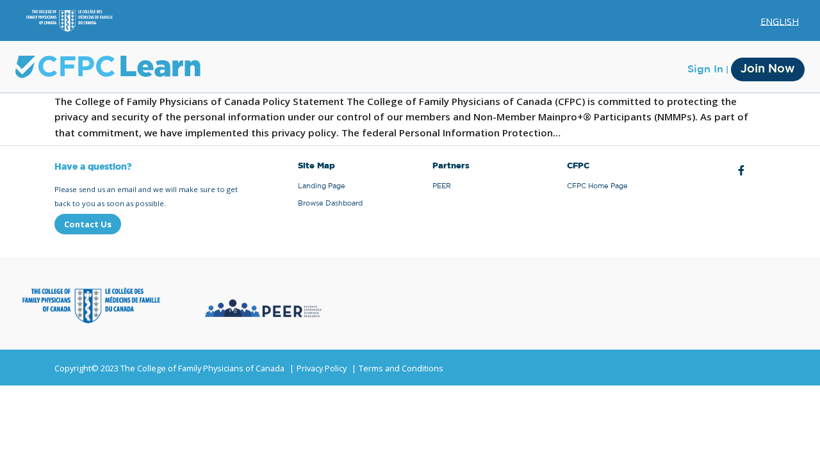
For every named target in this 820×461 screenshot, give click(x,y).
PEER (441, 186)
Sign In (705, 69)
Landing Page (321, 186)
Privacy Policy (322, 368)
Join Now (768, 69)
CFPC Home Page (597, 186)
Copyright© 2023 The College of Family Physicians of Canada (169, 368)
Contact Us (87, 224)
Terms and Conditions (401, 368)
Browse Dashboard (330, 203)
